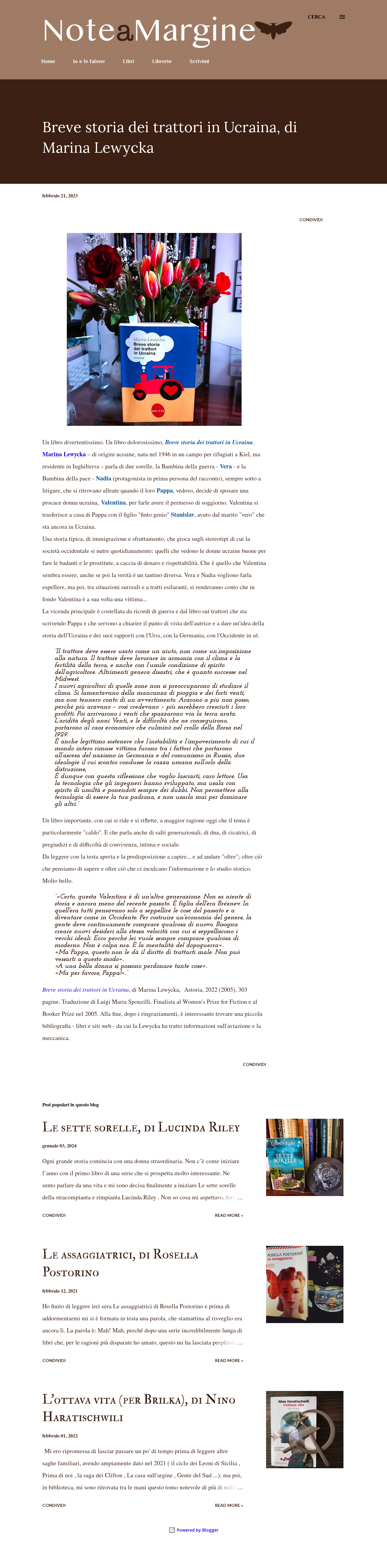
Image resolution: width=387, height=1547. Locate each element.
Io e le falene (89, 61)
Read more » (229, 1215)
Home (48, 61)
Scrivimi (199, 61)
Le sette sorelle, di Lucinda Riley (141, 1127)
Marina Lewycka (64, 454)
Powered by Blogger (197, 1530)
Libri (128, 61)
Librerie (162, 61)
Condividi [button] (311, 219)
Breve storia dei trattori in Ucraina (85, 989)
